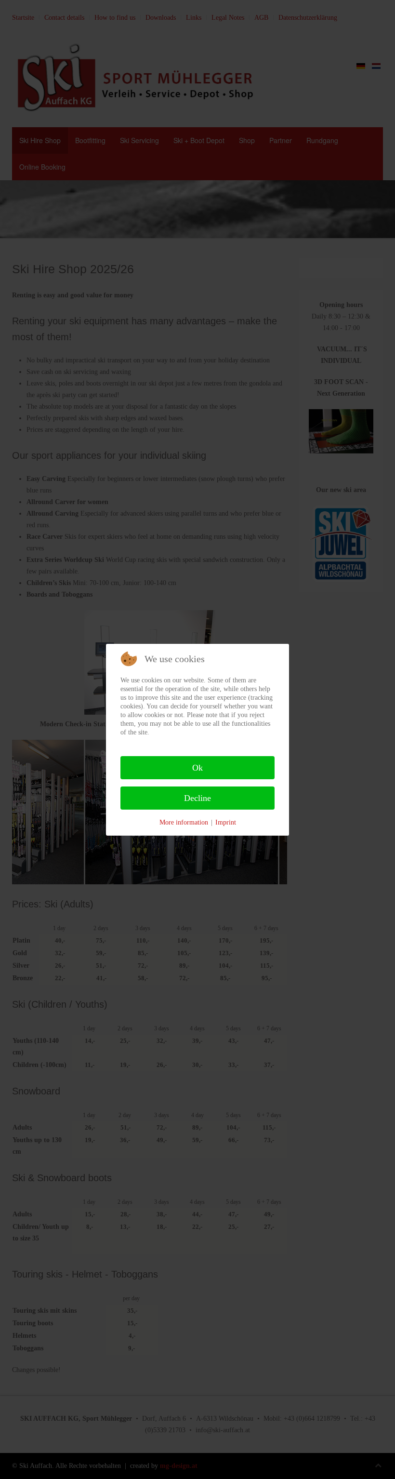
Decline (197, 798)
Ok (197, 768)
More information (183, 822)
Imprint (225, 822)
